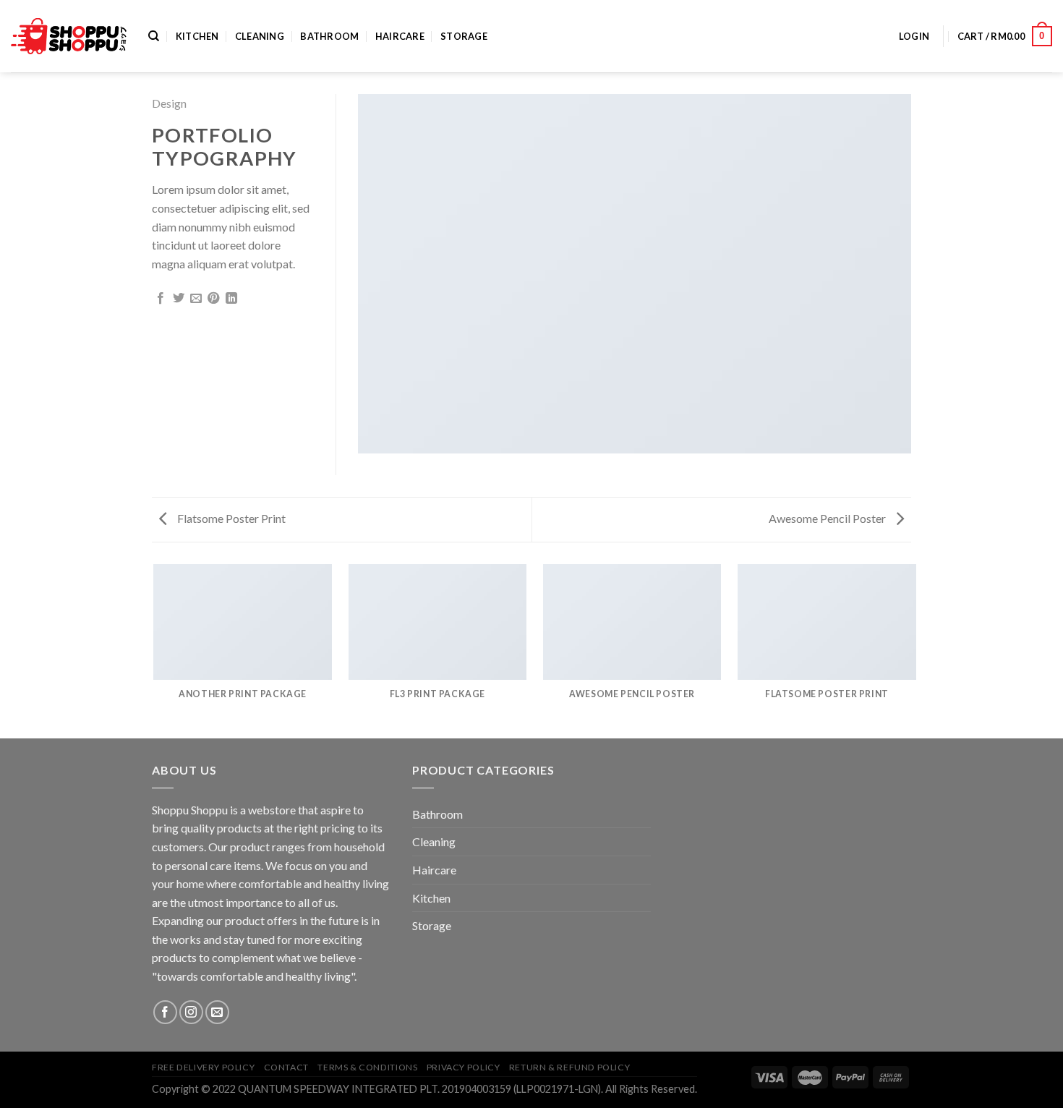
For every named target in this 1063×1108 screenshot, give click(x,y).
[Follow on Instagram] (191, 1012)
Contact (286, 1067)
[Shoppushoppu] (69, 36)
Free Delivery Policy (203, 1067)
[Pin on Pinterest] (213, 298)
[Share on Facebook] (160, 298)
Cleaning (259, 36)
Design (169, 103)
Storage (463, 36)
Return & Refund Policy (569, 1067)
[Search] (153, 36)
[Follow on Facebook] (165, 1012)
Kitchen (197, 36)
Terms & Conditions (367, 1067)
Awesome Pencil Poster (828, 518)
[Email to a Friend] (196, 298)
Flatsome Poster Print (230, 518)
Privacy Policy (463, 1067)
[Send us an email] (217, 1012)
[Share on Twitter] (178, 298)
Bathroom (329, 36)
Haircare (399, 36)
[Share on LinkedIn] (231, 298)
